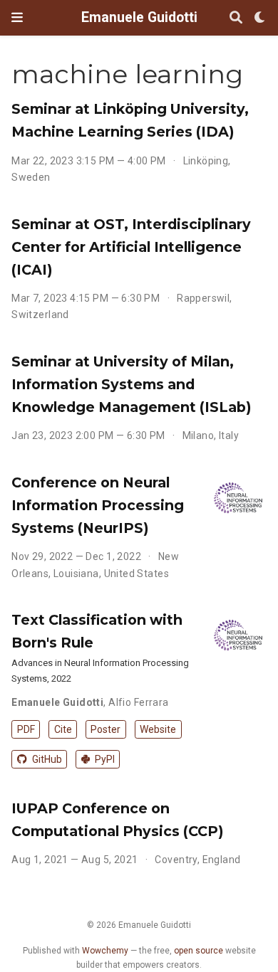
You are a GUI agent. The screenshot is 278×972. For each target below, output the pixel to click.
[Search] (236, 18)
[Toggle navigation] (17, 17)
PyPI (104, 759)
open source (198, 951)
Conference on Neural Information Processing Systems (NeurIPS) (97, 505)
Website (158, 729)
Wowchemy (105, 951)
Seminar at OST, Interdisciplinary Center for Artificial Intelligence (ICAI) (131, 247)
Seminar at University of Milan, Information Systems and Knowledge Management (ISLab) (131, 384)
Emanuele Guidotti (139, 17)
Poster (105, 729)
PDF (26, 729)
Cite (63, 729)
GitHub (46, 759)
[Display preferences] (260, 18)
